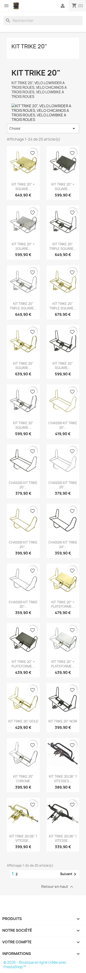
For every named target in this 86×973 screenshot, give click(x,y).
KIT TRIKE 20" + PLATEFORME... (63, 604)
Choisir (43, 128)
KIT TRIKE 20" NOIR (62, 721)
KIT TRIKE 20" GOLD (23, 721)
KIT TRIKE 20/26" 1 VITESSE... (23, 838)
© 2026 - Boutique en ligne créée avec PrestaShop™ (35, 964)
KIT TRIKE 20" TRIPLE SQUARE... (62, 246)
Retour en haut (57, 887)
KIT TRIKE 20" (29, 46)
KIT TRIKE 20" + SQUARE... (23, 186)
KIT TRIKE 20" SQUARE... (23, 365)
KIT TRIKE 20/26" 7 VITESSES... (63, 778)
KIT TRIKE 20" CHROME (23, 778)
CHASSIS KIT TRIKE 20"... (62, 425)
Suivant (69, 874)
